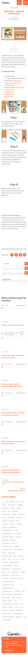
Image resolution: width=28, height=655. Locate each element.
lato (14, 559)
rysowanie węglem (6, 597)
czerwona (8, 85)
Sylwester (4, 600)
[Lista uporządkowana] (10, 273)
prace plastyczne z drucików (17, 578)
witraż (21, 607)
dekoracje (18, 508)
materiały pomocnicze (14, 562)
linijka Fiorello (9, 96)
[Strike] (9, 273)
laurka (18, 559)
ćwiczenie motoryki (6, 620)
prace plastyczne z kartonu (8, 584)
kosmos (4, 559)
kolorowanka (20, 556)
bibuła (22, 501)
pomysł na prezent (15, 575)
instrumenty (4, 549)
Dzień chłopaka (22, 514)
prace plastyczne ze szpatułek (8, 581)
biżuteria (4, 505)
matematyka (5, 562)
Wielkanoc (11, 607)
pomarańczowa (16, 83)
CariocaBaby (19, 505)
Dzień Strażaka (17, 533)
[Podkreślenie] (7, 273)
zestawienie (18, 616)
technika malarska (6, 604)
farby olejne (14, 543)
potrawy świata (5, 578)
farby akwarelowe (6, 543)
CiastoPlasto (5, 508)
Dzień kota (18, 520)
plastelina (23, 572)
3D (2, 501)
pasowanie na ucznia (16, 568)
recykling (9, 594)
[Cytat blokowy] (14, 273)
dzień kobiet (11, 520)
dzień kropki (12, 524)
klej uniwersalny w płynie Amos (14, 87)
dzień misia (4, 527)
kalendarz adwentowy (18, 549)
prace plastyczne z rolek (7, 591)
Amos (6, 501)
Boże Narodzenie (11, 505)
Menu (25, 2)
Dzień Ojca (15, 530)
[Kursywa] (5, 273)
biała (12, 85)
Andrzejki (12, 501)
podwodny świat (5, 575)
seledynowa (17, 80)
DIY (9, 511)
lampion (9, 559)
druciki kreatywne (6, 514)
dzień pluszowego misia (7, 533)
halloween (16, 546)
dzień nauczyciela (13, 527)
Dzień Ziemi (18, 536)
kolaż (15, 556)
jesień (10, 549)
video (21, 604)
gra (11, 546)
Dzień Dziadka (12, 517)
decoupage (12, 508)
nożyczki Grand (9, 94)
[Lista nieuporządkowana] (12, 273)
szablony (10, 600)
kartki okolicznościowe (7, 556)
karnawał (4, 552)
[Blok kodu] (16, 273)
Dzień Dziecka (19, 517)
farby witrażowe (5, 546)
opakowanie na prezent (7, 565)
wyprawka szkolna (19, 610)
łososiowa (8, 83)
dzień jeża (4, 520)
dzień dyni (4, 517)
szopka (15, 600)
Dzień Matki (19, 524)
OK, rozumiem (7, 650)
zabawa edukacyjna (6, 613)
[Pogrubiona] (3, 273)
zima (24, 616)
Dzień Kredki (4, 524)
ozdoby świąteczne (6, 568)
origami (15, 565)
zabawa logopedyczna (17, 613)
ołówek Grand (9, 92)
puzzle (23, 591)
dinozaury (4, 511)
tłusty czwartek (15, 604)
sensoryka (19, 597)
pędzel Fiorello (9, 89)
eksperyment (5, 540)
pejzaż (8, 572)
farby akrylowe (13, 540)
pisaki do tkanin (15, 572)
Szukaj (19, 2)
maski (22, 559)
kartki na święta (11, 552)
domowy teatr (15, 511)
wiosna (16, 607)
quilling (3, 594)
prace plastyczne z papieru (7, 588)
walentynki (4, 607)
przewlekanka (17, 591)
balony (17, 501)
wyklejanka (10, 610)
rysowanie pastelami (17, 594)
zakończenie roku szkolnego (8, 616)
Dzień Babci (14, 514)
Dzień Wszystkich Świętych (8, 536)
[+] (22, 273)
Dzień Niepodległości (6, 530)
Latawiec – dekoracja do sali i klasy (13, 325)
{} (19, 273)
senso (13, 597)
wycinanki (4, 610)
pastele (3, 572)
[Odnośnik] (18, 273)
